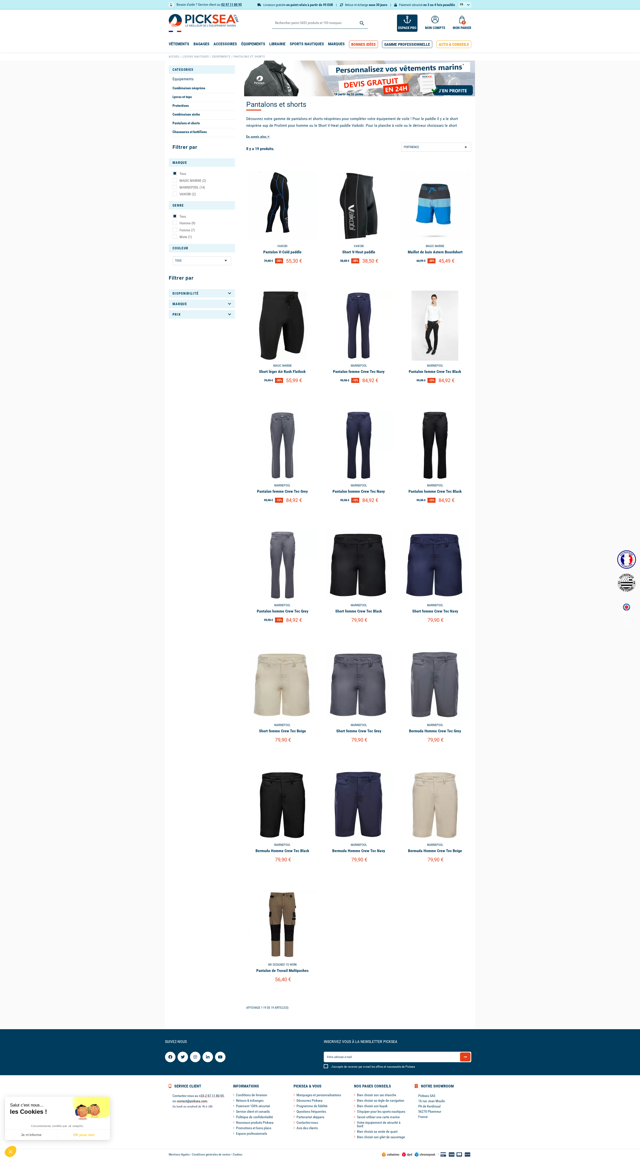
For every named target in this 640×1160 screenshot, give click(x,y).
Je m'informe (31, 1135)
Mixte (186, 237)
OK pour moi (83, 1135)
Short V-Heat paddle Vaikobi (341, 125)
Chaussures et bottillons (189, 132)
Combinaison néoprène (188, 88)
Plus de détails (283, 273)
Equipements (183, 79)
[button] (363, 44)
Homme (187, 223)
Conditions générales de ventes (211, 1154)
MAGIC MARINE (193, 181)
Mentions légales (179, 1154)
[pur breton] (626, 583)
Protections (180, 106)
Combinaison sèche (186, 114)
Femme (187, 230)
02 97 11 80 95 (231, 5)
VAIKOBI (188, 194)
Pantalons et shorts (186, 123)
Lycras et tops (182, 97)
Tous (183, 174)
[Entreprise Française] (626, 559)
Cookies (237, 1154)
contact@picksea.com (192, 1101)
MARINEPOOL (192, 187)
